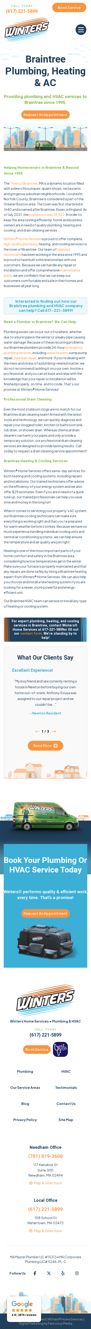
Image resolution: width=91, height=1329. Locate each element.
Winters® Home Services (22, 239)
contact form (31, 633)
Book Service (36, 1049)
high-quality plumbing (20, 244)
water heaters (57, 353)
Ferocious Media (60, 1323)
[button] (81, 29)
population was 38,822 (47, 214)
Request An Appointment (45, 115)
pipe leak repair (25, 358)
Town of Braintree (24, 183)
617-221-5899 (58, 310)
